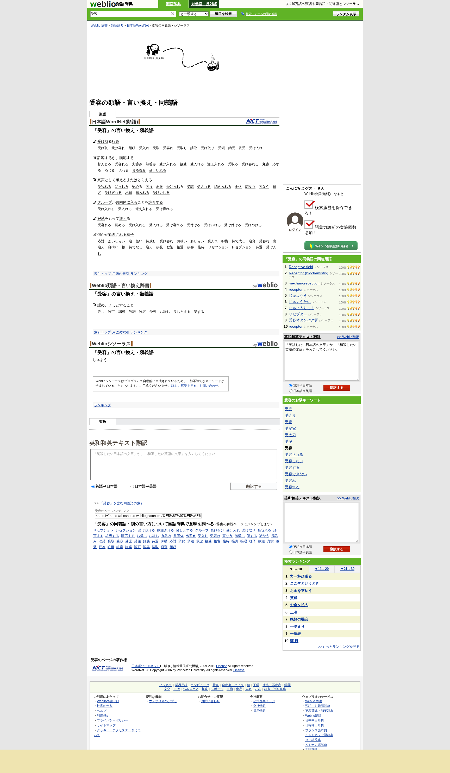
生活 (176, 688)
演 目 (294, 641)
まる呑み (139, 170)
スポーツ (217, 688)
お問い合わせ (208, 385)
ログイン (295, 230)
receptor (296, 326)
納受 (231, 148)
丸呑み (137, 164)
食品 (239, 688)
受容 (119, 541)
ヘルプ (101, 710)
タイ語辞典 (313, 740)
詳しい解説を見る (183, 385)
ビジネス (165, 685)
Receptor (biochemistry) (308, 273)
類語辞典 (173, 4)
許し (101, 312)
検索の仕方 (105, 705)
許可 (111, 312)
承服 (159, 186)
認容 (146, 547)
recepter (296, 289)
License (221, 666)
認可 (121, 312)
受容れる (121, 164)
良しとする (181, 312)
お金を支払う (301, 590)
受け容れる (250, 164)
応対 (101, 241)
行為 (115, 141)
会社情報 (259, 705)
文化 (167, 688)
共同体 (121, 202)
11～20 (322, 569)
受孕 (288, 441)
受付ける (193, 225)
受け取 (102, 141)
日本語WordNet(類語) (115, 121)
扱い (139, 241)
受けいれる (157, 170)
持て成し (238, 241)
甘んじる (104, 164)
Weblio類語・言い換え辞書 (120, 285)
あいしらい (116, 241)
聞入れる (121, 186)
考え (119, 180)
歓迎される (117, 234)
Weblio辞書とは (108, 701)
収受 (242, 148)
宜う (149, 186)
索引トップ (102, 274)
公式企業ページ (264, 701)
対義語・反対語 (204, 4)
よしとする (117, 305)
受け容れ (118, 148)
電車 (216, 685)
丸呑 (265, 164)
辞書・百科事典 (275, 688)
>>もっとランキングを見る (339, 647)
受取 (156, 148)
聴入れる (142, 192)
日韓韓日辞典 (314, 725)
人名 (248, 688)
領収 (132, 148)
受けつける (253, 225)
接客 (190, 247)
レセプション (242, 247)
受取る (233, 164)
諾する (199, 312)
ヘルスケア (190, 688)
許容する (104, 158)
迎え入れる (215, 164)
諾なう (250, 186)
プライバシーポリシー (112, 720)
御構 (224, 241)
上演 (293, 612)
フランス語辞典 (316, 730)
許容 (142, 312)
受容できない (296, 474)
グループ (104, 202)
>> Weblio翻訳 (348, 337)
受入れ (144, 148)
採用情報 (259, 710)
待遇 (259, 247)
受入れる (197, 164)
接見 (159, 247)
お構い (182, 241)
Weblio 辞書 (99, 25)
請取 (193, 148)
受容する (292, 467)
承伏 (238, 186)
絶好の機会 (299, 619)
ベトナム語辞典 (316, 744)
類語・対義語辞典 (317, 705)
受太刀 (290, 435)
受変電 (290, 428)
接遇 (180, 247)
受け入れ (255, 148)
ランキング (138, 274)
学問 (287, 685)
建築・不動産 (271, 685)
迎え (123, 218)
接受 (183, 164)
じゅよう (100, 360)
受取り (182, 148)
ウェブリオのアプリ (163, 701)
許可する (155, 202)
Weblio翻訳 (313, 715)
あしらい (197, 241)
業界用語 (181, 685)
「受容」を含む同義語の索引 (122, 503)
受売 (288, 409)
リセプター (298, 314)
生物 (230, 688)
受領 (221, 148)
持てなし (135, 247)
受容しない (294, 461)
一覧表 (295, 633)
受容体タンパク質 (303, 320)
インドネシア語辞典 (319, 735)
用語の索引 (120, 274)
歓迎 (170, 247)
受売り (290, 415)
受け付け (231, 225)
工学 (256, 685)
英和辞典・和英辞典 (319, 710)
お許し (165, 312)
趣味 (205, 688)
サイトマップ (106, 725)
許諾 (132, 312)
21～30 (347, 569)
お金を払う (299, 605)
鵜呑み (151, 164)
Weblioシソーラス (111, 343)
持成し (151, 241)
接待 (201, 247)
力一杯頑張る (301, 576)
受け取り (207, 148)
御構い (113, 247)
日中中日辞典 (314, 720)
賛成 (293, 597)
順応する (126, 158)
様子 (130, 234)
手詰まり (297, 626)
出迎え (191, 536)
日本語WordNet (138, 25)
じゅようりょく (301, 308)
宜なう (264, 186)
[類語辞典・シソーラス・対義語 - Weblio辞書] (103, 6)
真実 (101, 180)
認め (135, 186)
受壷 (288, 422)
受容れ (168, 148)
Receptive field (301, 267)
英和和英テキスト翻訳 (118, 442)
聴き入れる (222, 186)
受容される (294, 454)
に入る (132, 202)
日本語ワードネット (146, 666)
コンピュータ (200, 685)
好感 (101, 218)
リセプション (218, 247)
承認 (128, 192)
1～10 (296, 569)
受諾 (190, 186)
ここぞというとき (304, 583)
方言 (258, 688)
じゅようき (298, 295)
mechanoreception (304, 283)
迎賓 (252, 241)
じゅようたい (300, 302)
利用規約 (103, 715)
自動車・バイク (233, 685)
